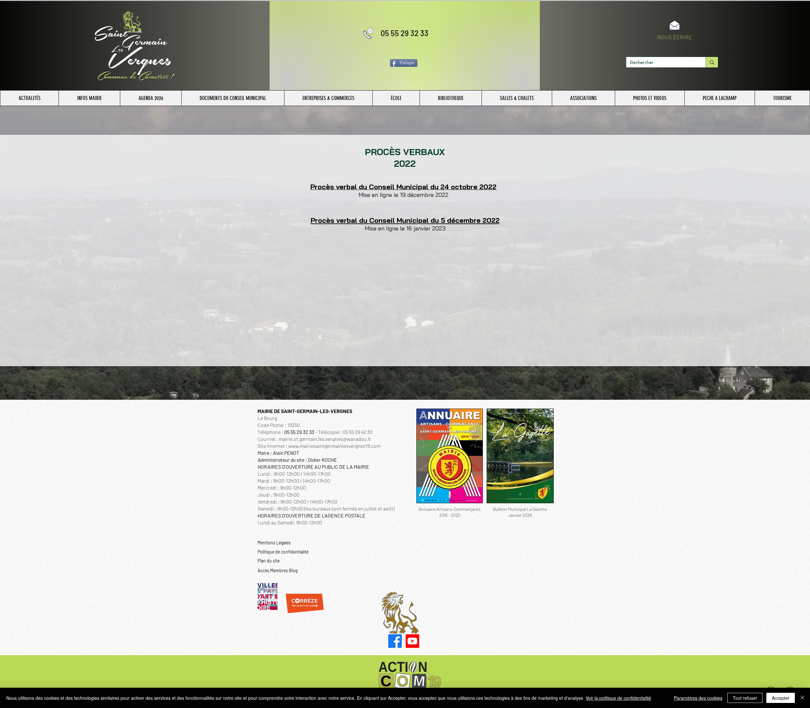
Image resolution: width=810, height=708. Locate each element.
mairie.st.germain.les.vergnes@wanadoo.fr (325, 439)
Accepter (780, 698)
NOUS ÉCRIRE (674, 37)
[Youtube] (412, 641)
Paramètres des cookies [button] (698, 698)
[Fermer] (802, 698)
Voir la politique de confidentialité (618, 698)
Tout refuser (745, 698)
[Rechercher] (712, 62)
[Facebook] (395, 641)
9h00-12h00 (309, 522)
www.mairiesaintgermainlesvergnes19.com (334, 446)
